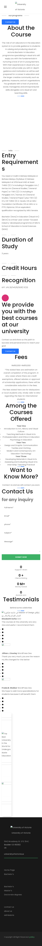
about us (8, 911)
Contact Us (10, 22)
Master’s (8, 890)
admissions (9, 915)
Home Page (9, 870)
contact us (9, 907)
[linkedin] (9, 940)
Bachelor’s (9, 874)
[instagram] (21, 940)
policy (31, 937)
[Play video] (5, 297)
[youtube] (17, 940)
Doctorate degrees (13, 894)
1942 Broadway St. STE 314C (16, 841)
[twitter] (13, 940)
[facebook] (5, 940)
